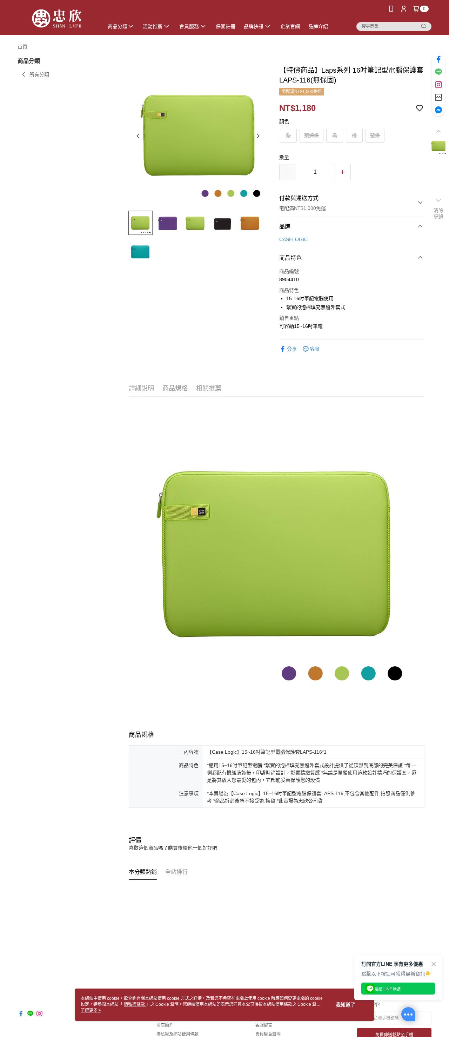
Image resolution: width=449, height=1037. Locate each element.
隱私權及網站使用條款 (177, 1034)
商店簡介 (164, 1025)
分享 (292, 349)
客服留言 (263, 1025)
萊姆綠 (311, 135)
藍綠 (375, 135)
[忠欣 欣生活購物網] (56, 18)
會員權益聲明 (268, 1034)
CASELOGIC (293, 239)
